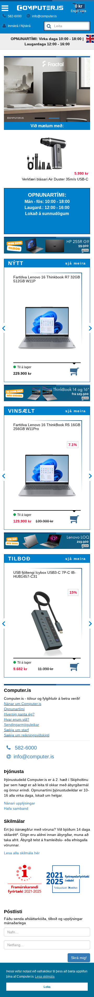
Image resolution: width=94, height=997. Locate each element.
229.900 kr (22, 373)
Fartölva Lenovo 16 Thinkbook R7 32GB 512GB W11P (46, 279)
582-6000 (14, 16)
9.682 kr (20, 669)
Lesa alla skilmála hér (22, 853)
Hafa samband (16, 808)
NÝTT (16, 263)
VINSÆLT (21, 411)
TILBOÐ (19, 558)
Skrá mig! (79, 958)
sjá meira (75, 263)
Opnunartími (14, 709)
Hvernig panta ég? (19, 714)
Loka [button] (47, 986)
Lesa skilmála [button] (45, 976)
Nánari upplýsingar (19, 803)
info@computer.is (44, 16)
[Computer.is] (40, 7)
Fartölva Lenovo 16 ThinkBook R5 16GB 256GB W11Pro (46, 427)
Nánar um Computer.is (22, 704)
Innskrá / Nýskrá (19, 26)
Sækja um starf (16, 730)
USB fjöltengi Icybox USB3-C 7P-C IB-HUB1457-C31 (44, 575)
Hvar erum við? (16, 719)
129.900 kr (22, 521)
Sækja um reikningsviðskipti (26, 735)
